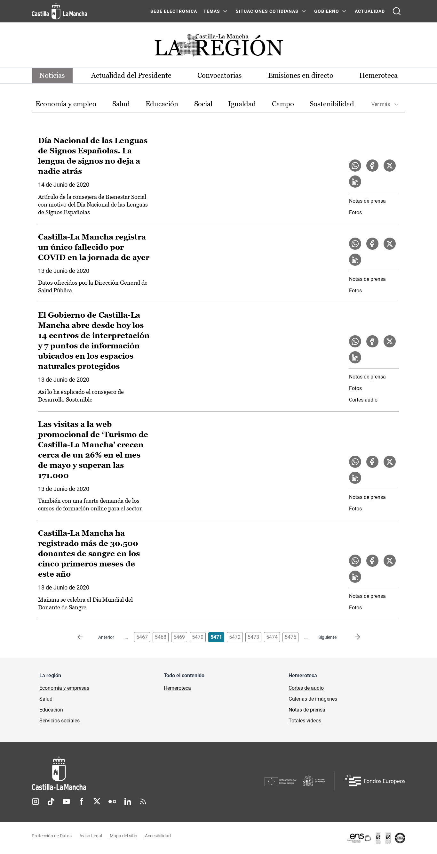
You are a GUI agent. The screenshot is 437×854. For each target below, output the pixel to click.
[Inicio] (118, 773)
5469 (179, 637)
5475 (290, 637)
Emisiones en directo (300, 75)
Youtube (66, 801)
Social (203, 104)
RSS (143, 801)
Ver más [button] (380, 104)
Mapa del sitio (123, 835)
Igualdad (242, 104)
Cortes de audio (306, 688)
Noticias (52, 75)
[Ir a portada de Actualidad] (218, 47)
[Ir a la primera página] (85, 637)
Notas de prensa (367, 201)
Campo (283, 104)
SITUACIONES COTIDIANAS (267, 11)
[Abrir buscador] (396, 11)
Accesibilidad (158, 835)
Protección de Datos (52, 835)
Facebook (81, 801)
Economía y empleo (66, 104)
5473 (253, 637)
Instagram (35, 801)
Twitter (97, 801)
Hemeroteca (378, 75)
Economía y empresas (64, 688)
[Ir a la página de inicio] (59, 11)
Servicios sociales (59, 721)
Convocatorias (219, 75)
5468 (160, 637)
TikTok (51, 801)
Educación (162, 104)
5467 (142, 637)
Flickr (112, 801)
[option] (66, 104)
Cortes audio (363, 400)
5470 (197, 637)
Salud (121, 104)
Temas (211, 11)
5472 (235, 637)
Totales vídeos (305, 721)
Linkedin (127, 801)
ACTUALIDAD (370, 11)
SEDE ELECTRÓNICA (173, 11)
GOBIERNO (326, 11)
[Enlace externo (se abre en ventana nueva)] (375, 838)
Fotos (355, 212)
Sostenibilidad (332, 104)
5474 (272, 637)
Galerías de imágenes (313, 699)
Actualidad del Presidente (131, 75)
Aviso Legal (90, 835)
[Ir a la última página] (352, 637)
